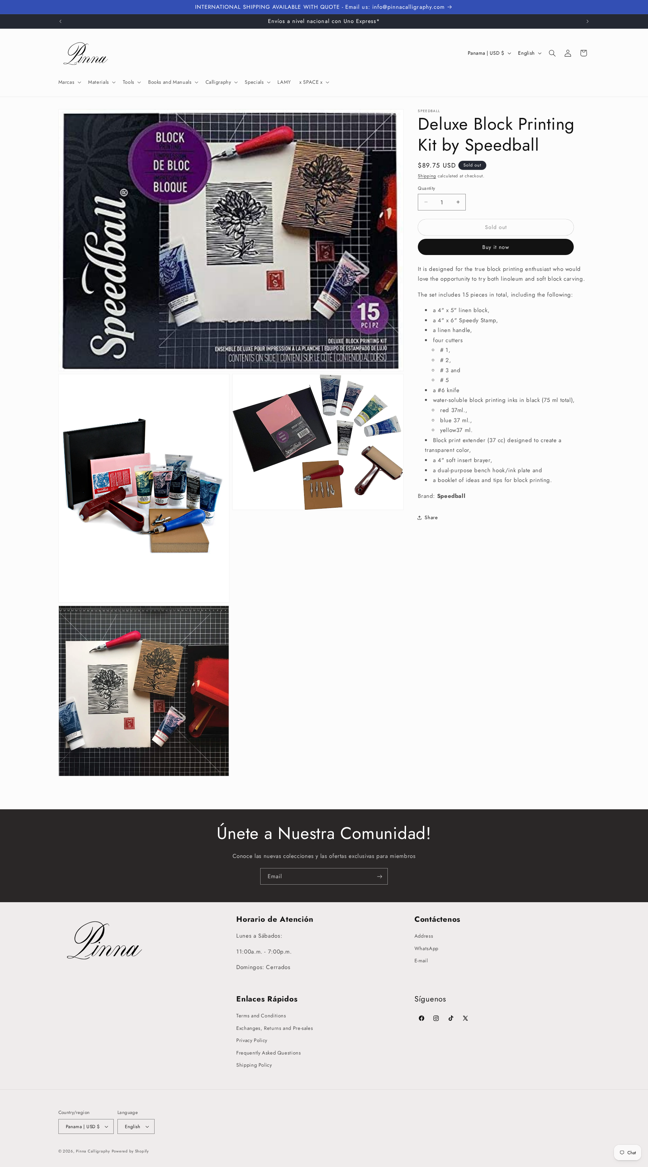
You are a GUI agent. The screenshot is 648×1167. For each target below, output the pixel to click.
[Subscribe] (379, 876)
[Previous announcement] (60, 21)
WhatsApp (426, 948)
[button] (69, 82)
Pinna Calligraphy (93, 1151)
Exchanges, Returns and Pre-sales (274, 1028)
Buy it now (496, 247)
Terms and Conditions (261, 1016)
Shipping (427, 176)
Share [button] (431, 517)
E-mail (421, 960)
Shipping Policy (254, 1065)
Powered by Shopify (130, 1151)
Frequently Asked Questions (268, 1053)
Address (423, 936)
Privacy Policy (251, 1040)
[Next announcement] (587, 21)
